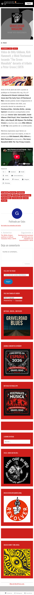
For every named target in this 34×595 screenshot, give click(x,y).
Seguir (8, 282)
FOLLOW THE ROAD (9, 271)
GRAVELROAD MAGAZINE (17, 27)
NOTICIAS (21, 192)
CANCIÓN (5, 192)
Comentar (27, 263)
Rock (26, 198)
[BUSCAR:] (17, 442)
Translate (18, 300)
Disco (16, 195)
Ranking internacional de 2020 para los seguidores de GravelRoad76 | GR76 (25, 236)
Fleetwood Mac (26, 195)
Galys (15, 48)
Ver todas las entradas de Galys (11, 225)
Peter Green (17, 198)
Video (4, 200)
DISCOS (13, 192)
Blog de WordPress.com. (17, 584)
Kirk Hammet (7, 198)
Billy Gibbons (7, 195)
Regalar (29, 3)
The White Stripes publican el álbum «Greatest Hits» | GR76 (8, 235)
